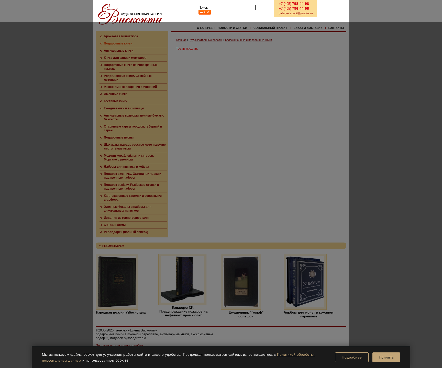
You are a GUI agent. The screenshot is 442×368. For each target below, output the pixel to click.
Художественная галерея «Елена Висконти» (130, 14)
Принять (386, 357)
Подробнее (352, 357)
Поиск (203, 7)
